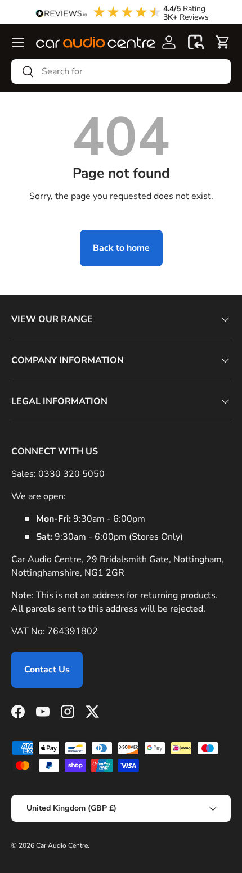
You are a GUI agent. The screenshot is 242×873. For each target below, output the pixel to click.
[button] (195, 42)
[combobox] (121, 71)
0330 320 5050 (71, 474)
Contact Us (47, 669)
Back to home (121, 248)
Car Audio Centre (62, 845)
